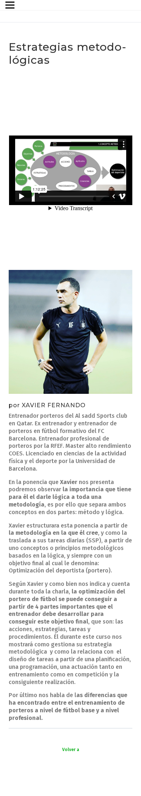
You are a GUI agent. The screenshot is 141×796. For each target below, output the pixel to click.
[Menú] (10, 5)
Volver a (70, 749)
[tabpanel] (70, 397)
